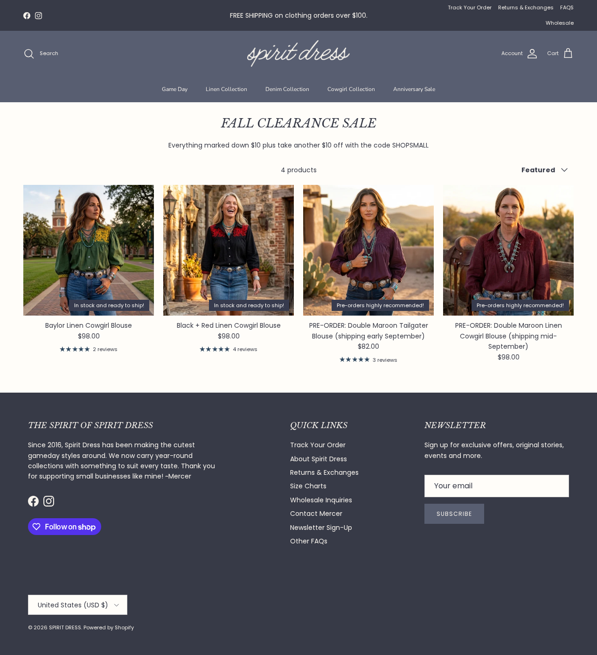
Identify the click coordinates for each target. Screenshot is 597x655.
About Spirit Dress (318, 459)
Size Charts (308, 486)
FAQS (567, 7)
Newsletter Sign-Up (321, 527)
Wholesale (560, 23)
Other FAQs (308, 541)
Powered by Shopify (108, 627)
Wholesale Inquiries (321, 500)
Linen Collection (226, 89)
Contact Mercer (316, 513)
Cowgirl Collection (351, 89)
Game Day (174, 89)
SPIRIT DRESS (65, 627)
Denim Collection (287, 89)
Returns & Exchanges (526, 7)
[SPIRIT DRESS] (298, 53)
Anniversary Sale (414, 89)
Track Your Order (470, 7)
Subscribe (454, 514)
